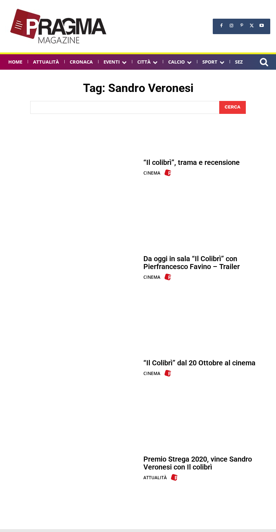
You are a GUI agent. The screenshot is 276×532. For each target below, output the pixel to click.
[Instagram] (231, 25)
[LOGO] (59, 26)
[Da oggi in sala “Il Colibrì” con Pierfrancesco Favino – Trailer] (71, 267)
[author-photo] (169, 172)
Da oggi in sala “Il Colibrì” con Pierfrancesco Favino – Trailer (191, 262)
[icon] (264, 63)
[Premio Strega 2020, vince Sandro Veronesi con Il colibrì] (71, 468)
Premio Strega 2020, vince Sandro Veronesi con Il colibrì (197, 463)
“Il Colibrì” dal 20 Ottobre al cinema (199, 362)
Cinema (151, 173)
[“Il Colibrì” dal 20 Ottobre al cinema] (71, 368)
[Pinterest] (241, 25)
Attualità (155, 478)
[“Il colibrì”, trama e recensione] (71, 167)
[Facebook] (221, 25)
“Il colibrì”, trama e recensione (191, 162)
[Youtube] (261, 25)
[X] (251, 25)
